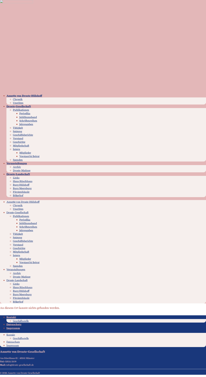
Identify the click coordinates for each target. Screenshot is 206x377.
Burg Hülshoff (21, 184)
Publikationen (21, 109)
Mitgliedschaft (21, 145)
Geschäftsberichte (23, 134)
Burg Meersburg (22, 188)
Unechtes (18, 102)
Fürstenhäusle (21, 191)
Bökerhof (18, 195)
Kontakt (11, 317)
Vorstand (18, 138)
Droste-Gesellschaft (18, 106)
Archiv (17, 166)
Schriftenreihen (28, 120)
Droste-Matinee (21, 170)
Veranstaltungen (16, 163)
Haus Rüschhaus (22, 181)
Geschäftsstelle (21, 321)
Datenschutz (13, 324)
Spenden (18, 159)
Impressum (13, 328)
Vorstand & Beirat (29, 156)
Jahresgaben (26, 124)
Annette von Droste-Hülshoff (24, 95)
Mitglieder (25, 152)
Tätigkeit (18, 127)
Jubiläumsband (28, 117)
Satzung (17, 131)
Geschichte (19, 141)
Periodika (24, 113)
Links (16, 177)
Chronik (18, 99)
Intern (16, 149)
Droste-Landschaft (18, 174)
